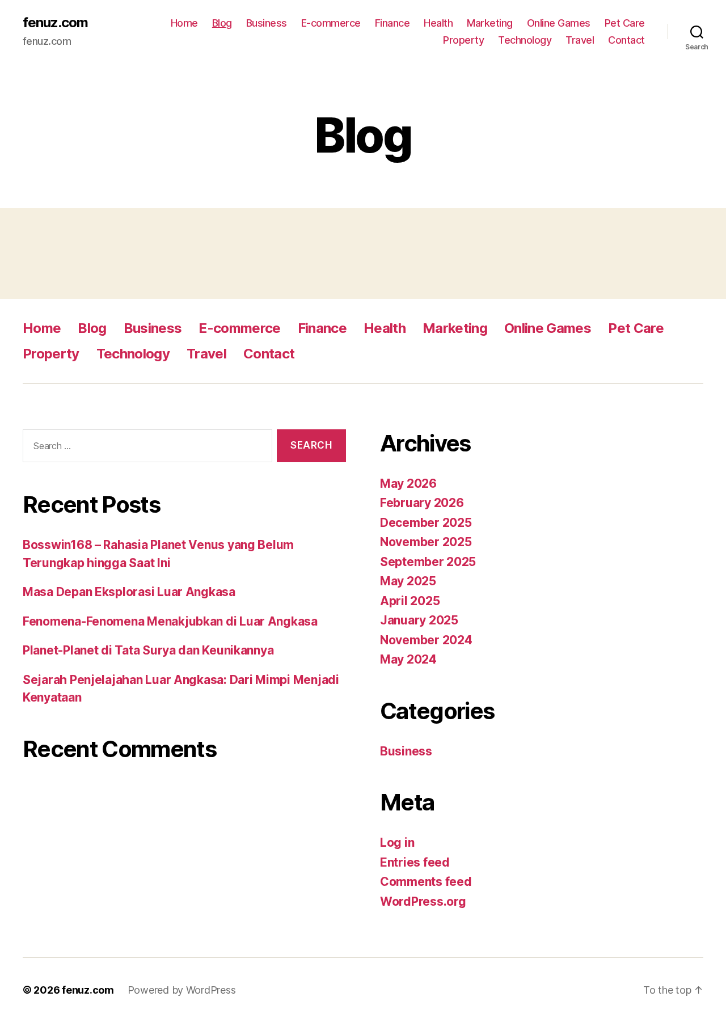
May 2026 (408, 483)
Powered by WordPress (182, 990)
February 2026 (422, 503)
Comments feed (426, 882)
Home (184, 23)
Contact (626, 40)
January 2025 (419, 620)
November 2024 (426, 640)
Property (463, 40)
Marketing (490, 23)
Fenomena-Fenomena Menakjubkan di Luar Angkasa (170, 621)
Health (438, 23)
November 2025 (426, 542)
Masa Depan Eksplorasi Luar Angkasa (129, 592)
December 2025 (426, 523)
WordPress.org (423, 901)
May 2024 (408, 659)
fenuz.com (55, 22)
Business (266, 23)
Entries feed (415, 862)
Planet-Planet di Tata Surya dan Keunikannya (148, 650)
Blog (222, 23)
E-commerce (331, 23)
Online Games (558, 23)
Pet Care (625, 23)
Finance (392, 23)
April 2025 (410, 601)
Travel (579, 40)
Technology (524, 40)
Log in (397, 842)
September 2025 (428, 562)
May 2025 (408, 581)
